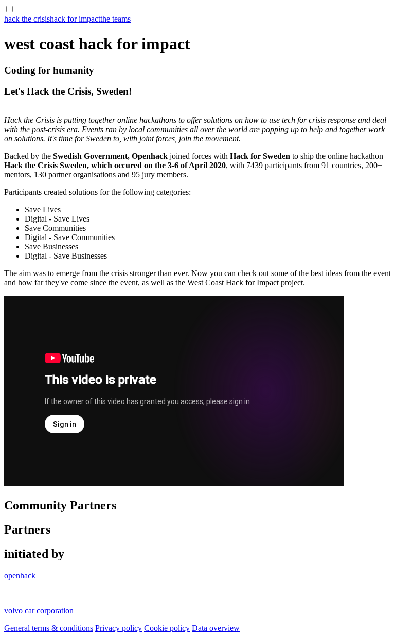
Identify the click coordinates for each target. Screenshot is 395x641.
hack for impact (75, 18)
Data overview (216, 628)
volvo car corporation (39, 610)
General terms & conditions (48, 628)
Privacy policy (118, 628)
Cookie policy (167, 628)
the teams (115, 18)
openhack (19, 575)
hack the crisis (27, 18)
